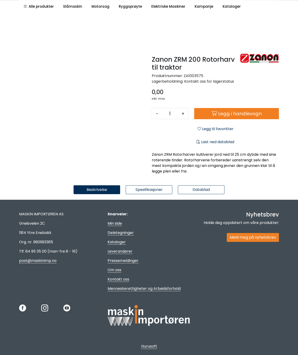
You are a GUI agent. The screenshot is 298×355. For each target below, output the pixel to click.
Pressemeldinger (123, 260)
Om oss (114, 270)
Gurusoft (149, 346)
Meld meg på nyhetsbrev (253, 237)
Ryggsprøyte (130, 6)
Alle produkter (40, 6)
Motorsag (100, 6)
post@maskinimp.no (38, 260)
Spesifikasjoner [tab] (149, 189)
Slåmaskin (72, 6)
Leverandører (120, 251)
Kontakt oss (118, 279)
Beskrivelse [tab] (97, 189)
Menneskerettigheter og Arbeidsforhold (144, 288)
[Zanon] (259, 58)
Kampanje (204, 6)
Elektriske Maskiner (168, 6)
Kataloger (232, 6)
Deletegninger (121, 232)
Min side (115, 223)
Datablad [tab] (201, 189)
